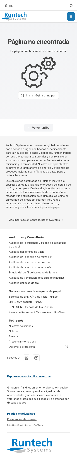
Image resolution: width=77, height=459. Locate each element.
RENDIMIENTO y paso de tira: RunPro (31, 307)
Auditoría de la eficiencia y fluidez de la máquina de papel (37, 244)
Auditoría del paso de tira (24, 282)
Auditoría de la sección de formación (30, 256)
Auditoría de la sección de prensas (29, 262)
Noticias (13, 331)
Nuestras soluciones (21, 325)
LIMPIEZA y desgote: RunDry (25, 301)
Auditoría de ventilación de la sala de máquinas (36, 277)
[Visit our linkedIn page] (26, 357)
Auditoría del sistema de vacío (26, 251)
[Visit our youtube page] (36, 357)
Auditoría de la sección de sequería (30, 267)
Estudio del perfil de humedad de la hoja (33, 272)
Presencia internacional (23, 341)
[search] (71, 6)
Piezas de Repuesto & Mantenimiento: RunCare (37, 312)
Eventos (13, 336)
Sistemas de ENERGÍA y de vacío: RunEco (33, 296)
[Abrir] (71, 16)
